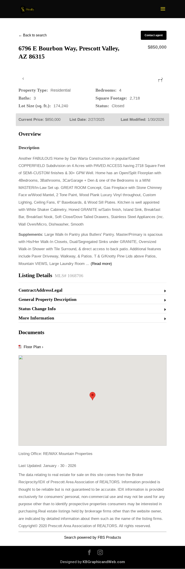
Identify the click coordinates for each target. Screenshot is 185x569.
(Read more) (101, 264)
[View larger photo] (160, 81)
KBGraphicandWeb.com (104, 561)
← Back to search (32, 35)
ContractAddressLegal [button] (40, 290)
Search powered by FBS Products (92, 537)
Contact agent (154, 35)
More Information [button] (36, 317)
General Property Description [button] (47, 299)
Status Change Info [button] (37, 308)
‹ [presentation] (23, 78)
